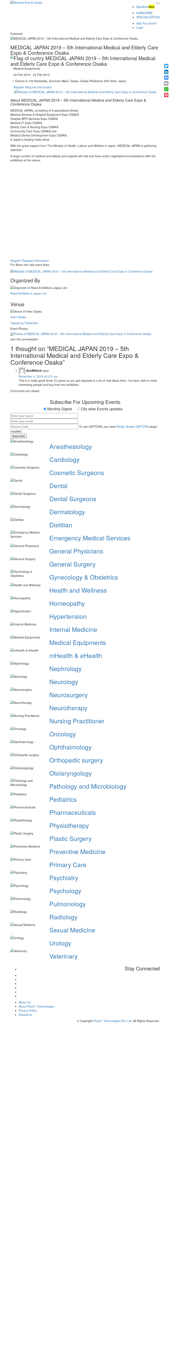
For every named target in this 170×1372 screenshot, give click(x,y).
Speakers (142, 7)
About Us (25, 1002)
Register (18, 87)
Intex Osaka (18, 317)
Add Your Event (146, 23)
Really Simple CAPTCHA (132, 426)
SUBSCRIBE (144, 13)
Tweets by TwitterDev (24, 323)
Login (139, 27)
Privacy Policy (28, 1010)
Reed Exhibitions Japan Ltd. (28, 293)
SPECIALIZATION (148, 17)
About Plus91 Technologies (36, 1006)
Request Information (38, 87)
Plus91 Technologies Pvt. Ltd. (113, 1021)
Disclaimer (25, 1015)
